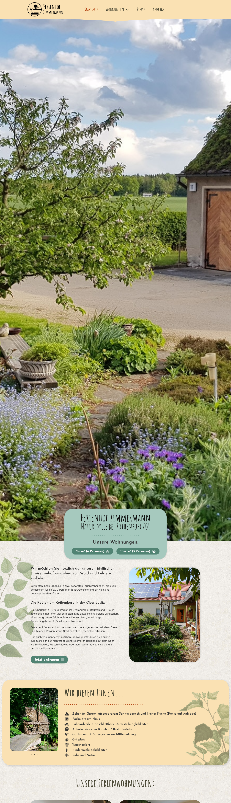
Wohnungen (115, 9)
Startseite (91, 9)
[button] (14, 720)
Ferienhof (53, 9)
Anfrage (158, 9)
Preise (141, 9)
